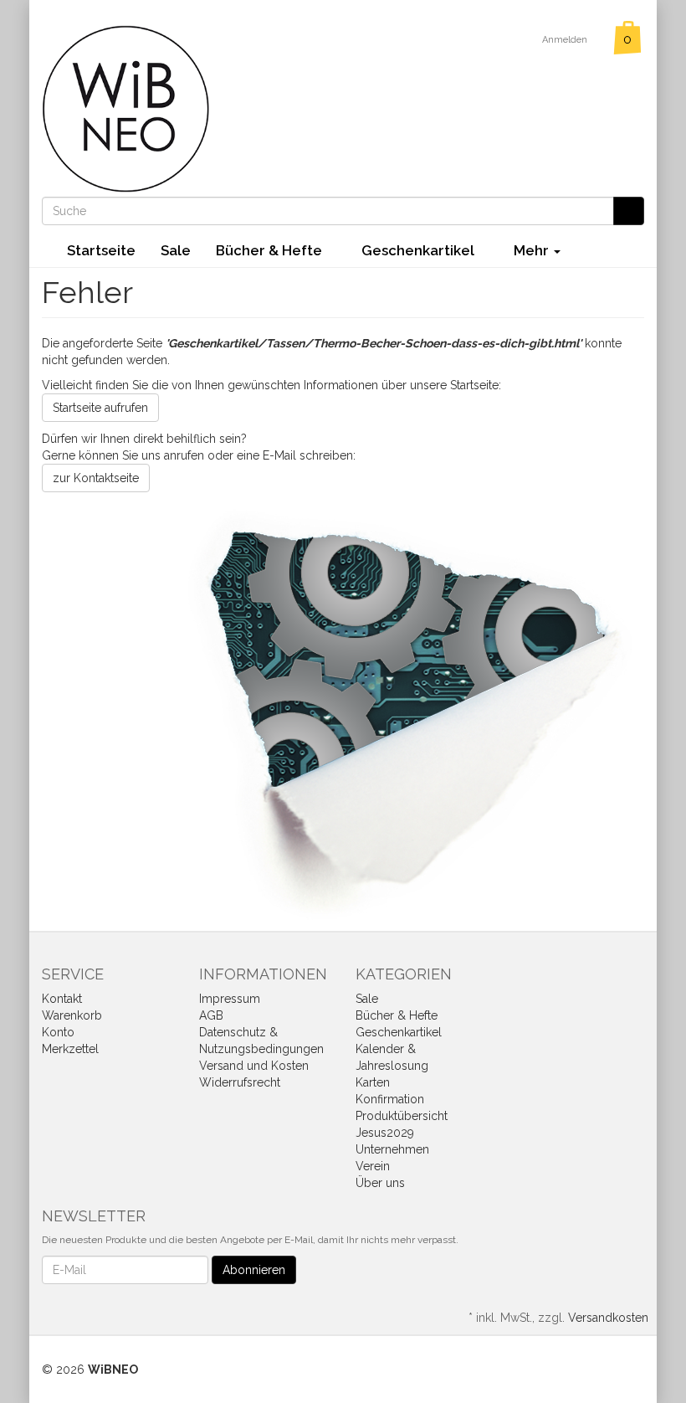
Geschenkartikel (419, 250)
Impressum (229, 998)
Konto (58, 1032)
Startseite (101, 250)
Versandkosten (608, 1317)
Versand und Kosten (254, 1065)
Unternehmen (392, 1149)
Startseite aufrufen (100, 407)
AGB (211, 1015)
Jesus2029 (385, 1132)
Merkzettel (70, 1049)
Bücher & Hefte (270, 250)
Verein (373, 1166)
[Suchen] (628, 211)
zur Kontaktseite (96, 478)
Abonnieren (254, 1270)
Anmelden (566, 39)
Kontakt (62, 998)
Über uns (380, 1183)
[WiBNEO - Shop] (125, 108)
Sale (176, 250)
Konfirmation (390, 1099)
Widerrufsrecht (239, 1082)
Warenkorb (72, 1015)
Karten (373, 1082)
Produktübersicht (402, 1116)
